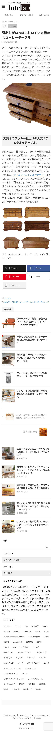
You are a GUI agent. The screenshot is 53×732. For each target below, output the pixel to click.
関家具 (38, 689)
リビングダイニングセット (14, 679)
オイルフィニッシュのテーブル (30, 174)
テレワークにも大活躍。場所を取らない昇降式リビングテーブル (32, 394)
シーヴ (20, 663)
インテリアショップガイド (21, 718)
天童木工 (31, 684)
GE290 (16, 631)
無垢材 (6, 689)
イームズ (35, 647)
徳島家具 (42, 684)
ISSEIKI (37, 631)
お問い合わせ (44, 15)
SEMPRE (29, 642)
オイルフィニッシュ (25, 652)
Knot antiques (34, 637)
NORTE (6, 642)
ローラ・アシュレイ (41, 302)
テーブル (7, 298)
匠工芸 (21, 684)
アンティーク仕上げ (20, 647)
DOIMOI (7, 631)
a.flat (18, 626)
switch (6, 647)
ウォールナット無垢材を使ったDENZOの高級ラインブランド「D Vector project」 (32, 321)
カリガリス (8, 658)
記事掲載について (10, 715)
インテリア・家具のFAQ (40, 715)
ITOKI (46, 631)
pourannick (17, 642)
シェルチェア (9, 663)
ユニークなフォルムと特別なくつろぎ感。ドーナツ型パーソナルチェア (33, 452)
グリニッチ (31, 658)
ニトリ (46, 663)
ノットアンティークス (12, 668)
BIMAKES (35, 626)
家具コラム (9, 15)
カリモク (19, 658)
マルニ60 (24, 673)
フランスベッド (30, 668)
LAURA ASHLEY (12, 302)
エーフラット (9, 652)
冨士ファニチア (9, 684)
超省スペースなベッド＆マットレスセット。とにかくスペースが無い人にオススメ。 (33, 470)
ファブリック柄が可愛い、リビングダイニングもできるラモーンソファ (33, 524)
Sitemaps (37, 718)
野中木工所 (27, 689)
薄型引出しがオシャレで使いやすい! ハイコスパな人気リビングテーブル (32, 357)
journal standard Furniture (14, 637)
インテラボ (26, 723)
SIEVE (39, 642)
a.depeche (8, 626)
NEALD (46, 637)
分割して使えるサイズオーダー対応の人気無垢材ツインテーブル (32, 339)
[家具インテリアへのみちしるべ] (19, 6)
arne (26, 626)
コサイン (42, 658)
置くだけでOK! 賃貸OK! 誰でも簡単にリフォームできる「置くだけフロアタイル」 (33, 506)
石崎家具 (16, 689)
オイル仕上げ (42, 652)
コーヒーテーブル (26, 302)
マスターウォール (10, 673)
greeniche (27, 631)
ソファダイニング (33, 663)
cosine (45, 626)
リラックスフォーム (35, 679)
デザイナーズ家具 (26, 15)
